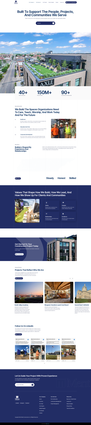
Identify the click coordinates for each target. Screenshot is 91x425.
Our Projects (45, 2)
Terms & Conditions (70, 408)
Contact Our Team (20, 384)
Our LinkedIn (19, 334)
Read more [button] (17, 344)
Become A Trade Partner (71, 2)
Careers (57, 2)
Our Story (18, 178)
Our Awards (41, 410)
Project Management (55, 403)
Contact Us (62, 2)
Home (40, 399)
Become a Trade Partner (71, 399)
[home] (16, 2)
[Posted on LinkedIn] (28, 339)
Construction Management (56, 401)
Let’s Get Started (20, 254)
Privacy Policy (69, 406)
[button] (31, 2)
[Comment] (34, 361)
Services (39, 23)
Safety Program (42, 408)
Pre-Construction (54, 399)
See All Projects (19, 278)
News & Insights (51, 2)
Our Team (41, 403)
